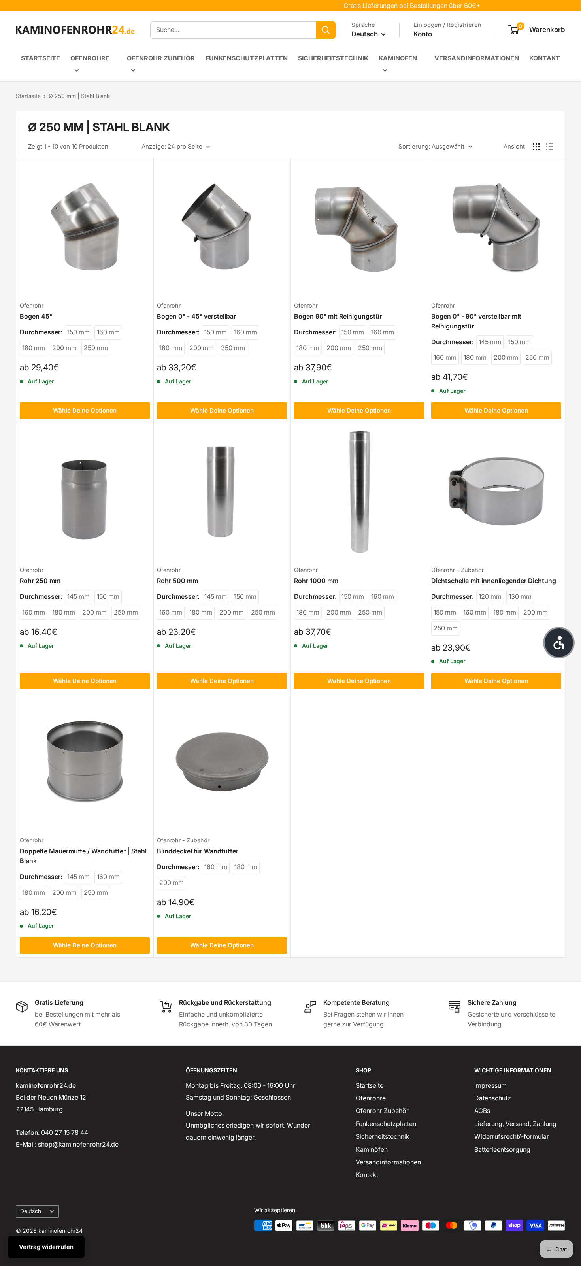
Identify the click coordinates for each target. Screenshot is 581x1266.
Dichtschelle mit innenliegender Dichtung (493, 581)
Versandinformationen (476, 58)
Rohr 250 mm (40, 581)
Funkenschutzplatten (247, 58)
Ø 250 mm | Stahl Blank (79, 95)
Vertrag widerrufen (46, 1247)
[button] (559, 642)
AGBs (482, 1111)
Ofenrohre (89, 58)
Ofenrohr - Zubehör (457, 569)
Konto (422, 34)
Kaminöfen (398, 58)
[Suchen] (326, 30)
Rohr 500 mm (177, 581)
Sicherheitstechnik (333, 58)
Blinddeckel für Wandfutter (197, 851)
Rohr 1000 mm (316, 581)
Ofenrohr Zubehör (161, 58)
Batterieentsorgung (502, 1149)
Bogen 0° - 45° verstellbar (196, 316)
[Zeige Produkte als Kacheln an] (536, 146)
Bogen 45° (36, 316)
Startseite (40, 58)
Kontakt (544, 58)
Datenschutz (492, 1098)
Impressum (490, 1085)
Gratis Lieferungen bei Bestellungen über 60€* (389, 5)
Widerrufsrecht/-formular (511, 1136)
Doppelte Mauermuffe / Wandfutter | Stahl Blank (83, 856)
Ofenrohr (31, 305)
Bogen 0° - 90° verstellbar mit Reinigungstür (476, 321)
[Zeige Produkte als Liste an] (549, 146)
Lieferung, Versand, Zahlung (515, 1124)
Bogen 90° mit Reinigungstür (338, 316)
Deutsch (30, 1211)
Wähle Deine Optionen (85, 410)
